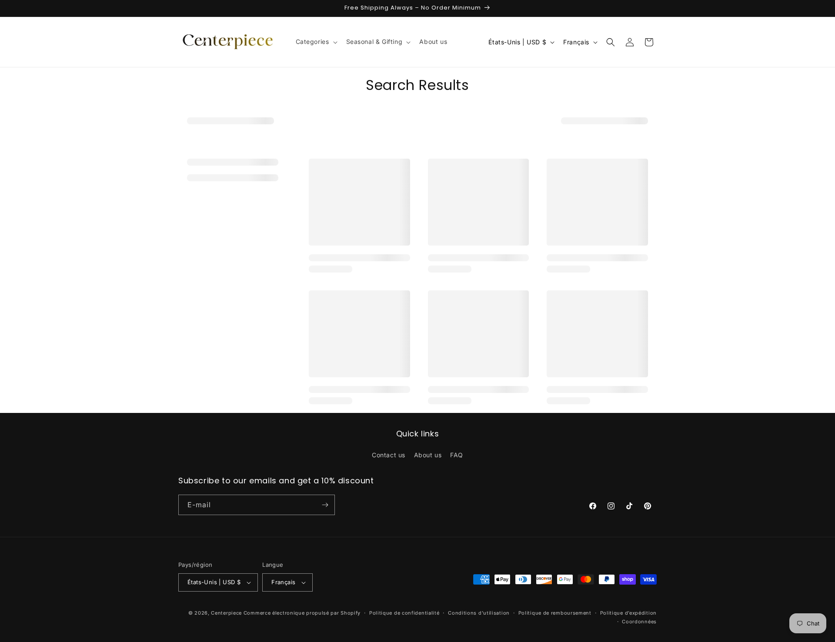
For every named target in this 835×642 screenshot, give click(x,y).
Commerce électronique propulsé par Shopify (302, 613)
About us (428, 455)
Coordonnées (639, 622)
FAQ (456, 455)
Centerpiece (226, 613)
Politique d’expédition (628, 613)
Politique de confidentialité (404, 613)
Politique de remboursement (554, 613)
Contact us (388, 455)
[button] (316, 42)
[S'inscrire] (324, 505)
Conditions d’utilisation (479, 613)
